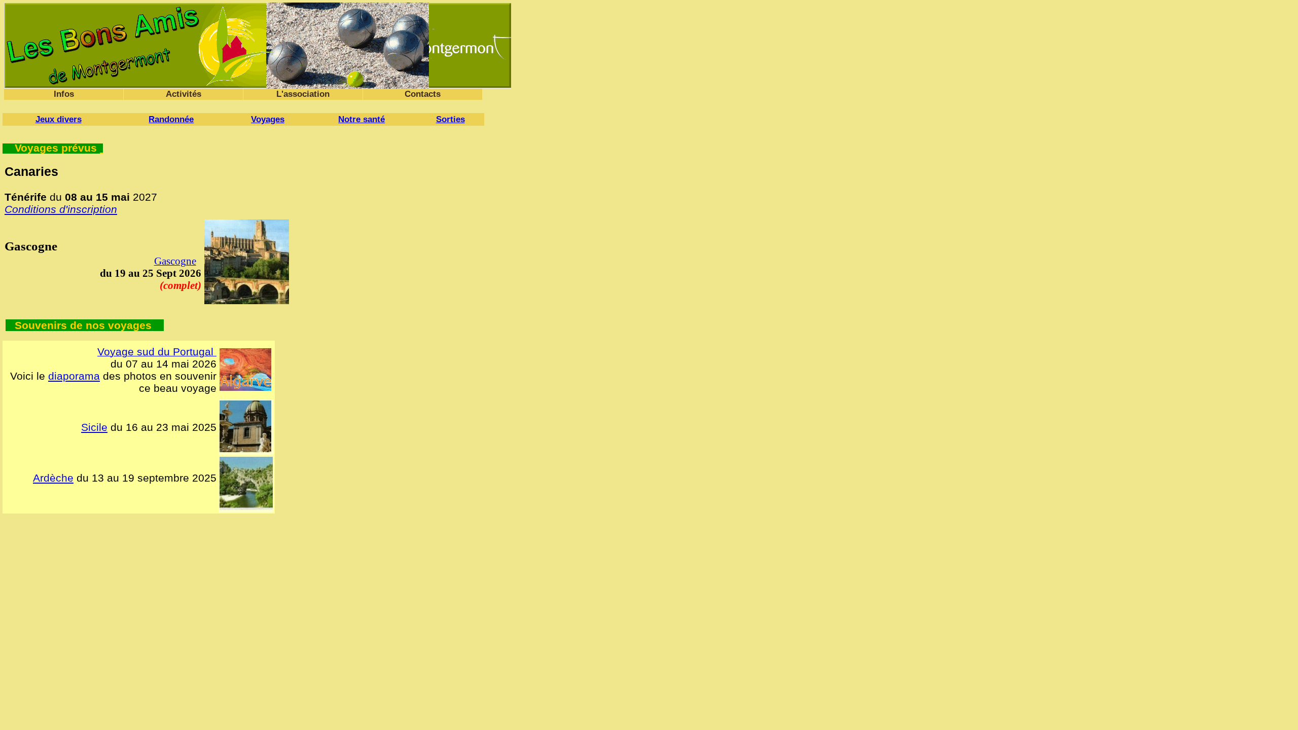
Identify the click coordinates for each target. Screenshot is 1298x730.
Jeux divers (58, 119)
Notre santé (361, 119)
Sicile (94, 427)
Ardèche (53, 478)
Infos (64, 94)
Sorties (450, 119)
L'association (303, 94)
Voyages (267, 119)
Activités (183, 94)
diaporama (74, 376)
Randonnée (171, 119)
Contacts (423, 94)
